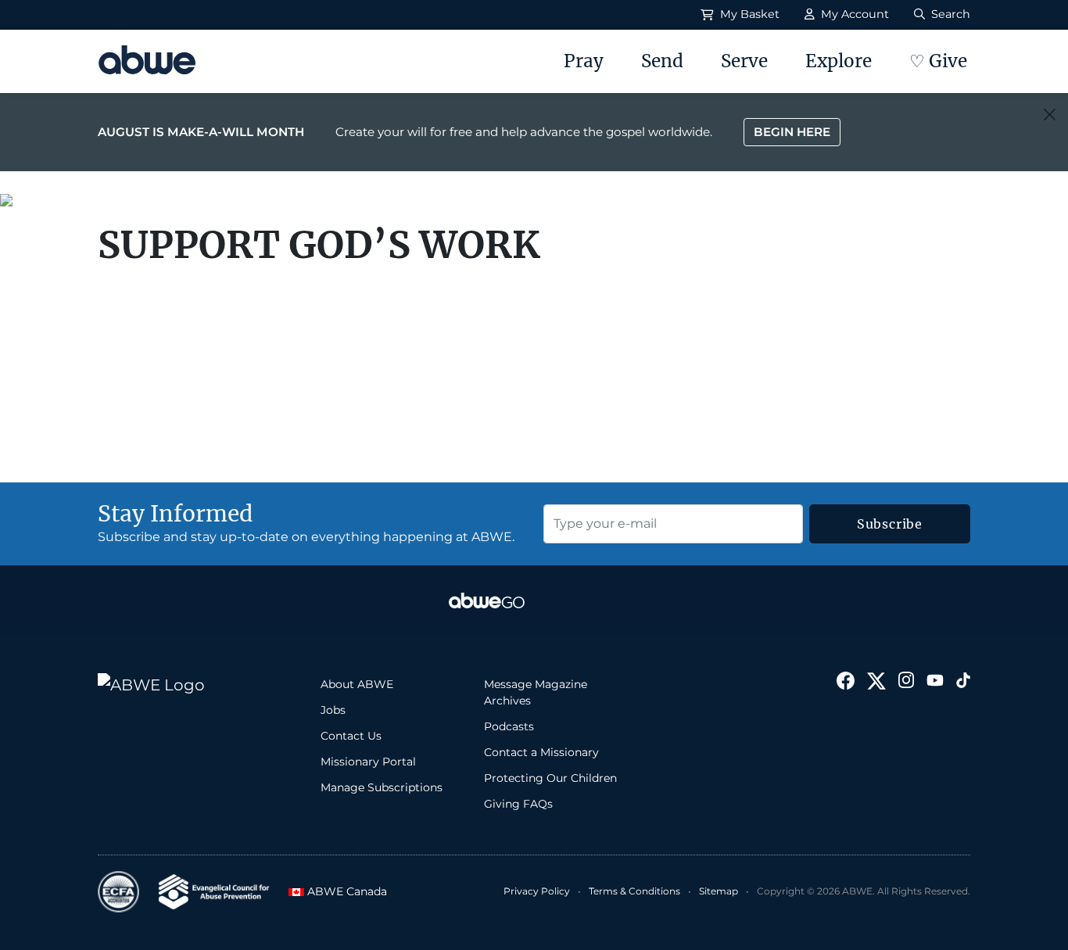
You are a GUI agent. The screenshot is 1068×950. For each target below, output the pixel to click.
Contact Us (351, 736)
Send (662, 61)
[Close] (1049, 114)
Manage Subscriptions (382, 787)
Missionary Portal (368, 762)
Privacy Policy (537, 891)
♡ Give (938, 61)
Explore (838, 61)
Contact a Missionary (541, 752)
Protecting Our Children (550, 778)
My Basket (748, 14)
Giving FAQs (518, 804)
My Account (853, 14)
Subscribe (890, 524)
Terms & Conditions (634, 891)
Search (949, 14)
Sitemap (718, 891)
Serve (744, 61)
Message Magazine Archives (535, 692)
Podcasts (509, 726)
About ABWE (357, 684)
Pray (584, 61)
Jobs (333, 710)
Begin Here (792, 131)
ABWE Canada (340, 891)
